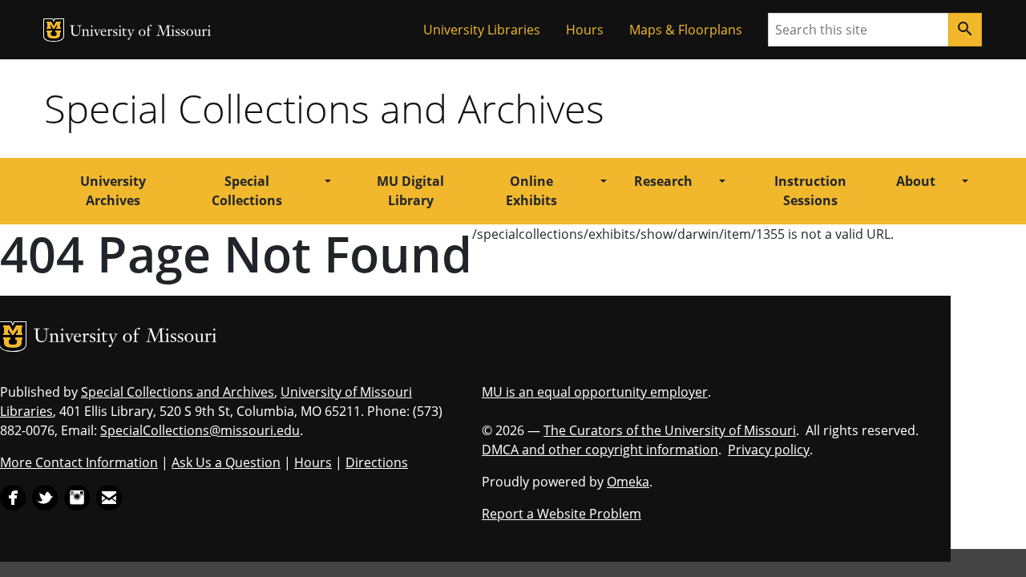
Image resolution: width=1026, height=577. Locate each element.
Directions (376, 462)
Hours (585, 29)
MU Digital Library (410, 190)
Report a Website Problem (561, 514)
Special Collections (247, 190)
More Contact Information (79, 462)
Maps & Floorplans (685, 29)
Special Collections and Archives (324, 108)
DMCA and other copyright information (600, 449)
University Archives (113, 190)
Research (663, 181)
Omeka (628, 481)
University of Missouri (141, 32)
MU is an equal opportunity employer (595, 392)
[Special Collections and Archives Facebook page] (13, 496)
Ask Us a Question (226, 462)
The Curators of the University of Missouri (669, 430)
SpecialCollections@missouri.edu (200, 430)
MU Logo (53, 30)
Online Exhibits (531, 190)
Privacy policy (769, 449)
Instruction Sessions (810, 190)
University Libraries (481, 29)
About (915, 181)
